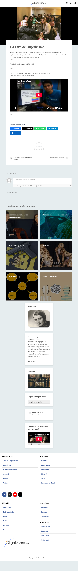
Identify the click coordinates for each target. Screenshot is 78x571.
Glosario (6, 474)
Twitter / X (29, 128)
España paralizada (50, 276)
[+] (41, 185)
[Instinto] (56, 255)
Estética (6, 525)
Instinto (45, 245)
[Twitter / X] (10, 494)
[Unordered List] (28, 186)
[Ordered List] (25, 186)
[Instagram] (20, 494)
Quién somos (46, 527)
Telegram (53, 128)
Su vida (44, 461)
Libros (5, 478)
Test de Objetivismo (10, 461)
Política (6, 521)
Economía (44, 507)
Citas (43, 478)
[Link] (36, 186)
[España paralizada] (56, 286)
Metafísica (7, 507)
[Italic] (17, 186)
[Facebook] (4, 494)
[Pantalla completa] (48, 444)
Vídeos (5, 483)
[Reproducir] (31, 444)
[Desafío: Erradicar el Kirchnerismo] (22, 224)
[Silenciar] (45, 444)
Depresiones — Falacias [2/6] (55, 215)
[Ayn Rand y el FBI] (22, 255)
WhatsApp (41, 128)
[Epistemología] (22, 286)
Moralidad (45, 516)
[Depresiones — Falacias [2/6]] (56, 224)
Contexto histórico (10, 470)
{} (38, 185)
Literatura (45, 470)
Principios (7, 530)
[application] (39, 438)
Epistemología (15, 276)
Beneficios (7, 465)
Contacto (44, 531)
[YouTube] (15, 494)
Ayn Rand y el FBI (17, 245)
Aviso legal (45, 540)
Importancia (45, 465)
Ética (5, 516)
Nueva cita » (32, 361)
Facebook (16, 128)
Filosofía (44, 474)
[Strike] (23, 186)
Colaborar (45, 536)
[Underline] (20, 186)
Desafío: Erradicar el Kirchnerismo (18, 216)
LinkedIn (16, 133)
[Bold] (15, 186)
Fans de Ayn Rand (48, 483)
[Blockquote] (31, 186)
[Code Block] (33, 186)
